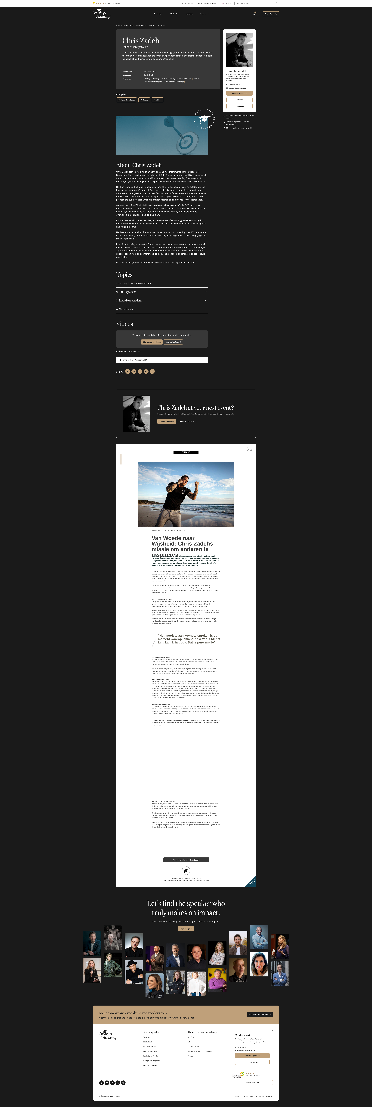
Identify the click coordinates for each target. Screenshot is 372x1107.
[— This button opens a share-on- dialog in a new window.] (127, 371)
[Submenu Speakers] (163, 14)
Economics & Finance (139, 25)
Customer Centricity (168, 79)
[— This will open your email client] (146, 371)
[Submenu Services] (208, 14)
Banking (151, 25)
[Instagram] (101, 1082)
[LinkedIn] (117, 1082)
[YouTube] (107, 1082)
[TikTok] (112, 1082)
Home (118, 25)
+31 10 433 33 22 (189, 3)
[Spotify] (123, 1082)
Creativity (156, 79)
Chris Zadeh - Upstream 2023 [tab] (135, 360)
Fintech (196, 79)
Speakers (126, 25)
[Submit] (276, 3)
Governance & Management (154, 81)
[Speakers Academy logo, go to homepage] (102, 14)
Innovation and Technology (175, 81)
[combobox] (254, 3)
